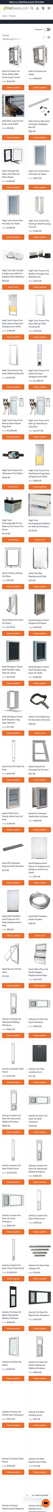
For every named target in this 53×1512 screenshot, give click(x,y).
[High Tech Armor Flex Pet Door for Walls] (13, 205)
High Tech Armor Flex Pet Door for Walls (12, 222)
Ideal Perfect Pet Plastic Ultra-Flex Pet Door (12, 816)
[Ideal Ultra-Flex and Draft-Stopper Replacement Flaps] (40, 954)
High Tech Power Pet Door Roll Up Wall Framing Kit (39, 323)
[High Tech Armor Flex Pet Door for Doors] (40, 155)
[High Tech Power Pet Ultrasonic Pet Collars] (13, 455)
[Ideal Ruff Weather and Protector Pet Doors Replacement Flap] (13, 901)
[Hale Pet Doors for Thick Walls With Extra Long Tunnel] (13, 56)
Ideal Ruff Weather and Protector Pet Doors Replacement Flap (11, 921)
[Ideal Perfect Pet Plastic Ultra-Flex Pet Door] (13, 798)
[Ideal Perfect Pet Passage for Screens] (40, 751)
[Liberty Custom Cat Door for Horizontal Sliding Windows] (13, 1100)
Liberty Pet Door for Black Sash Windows (39, 1313)
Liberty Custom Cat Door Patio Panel (11, 1167)
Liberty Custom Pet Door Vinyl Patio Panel (13, 1267)
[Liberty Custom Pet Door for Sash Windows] (13, 1200)
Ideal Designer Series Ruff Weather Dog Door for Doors (12, 669)
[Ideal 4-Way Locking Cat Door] (13, 558)
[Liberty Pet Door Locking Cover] (40, 1396)
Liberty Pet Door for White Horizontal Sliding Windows (38, 1365)
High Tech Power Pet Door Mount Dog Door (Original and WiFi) (12, 323)
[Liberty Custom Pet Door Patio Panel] (40, 1200)
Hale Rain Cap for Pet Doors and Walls (12, 122)
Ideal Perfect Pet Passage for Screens (38, 768)
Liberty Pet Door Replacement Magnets (13, 1507)
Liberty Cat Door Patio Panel (13, 1070)
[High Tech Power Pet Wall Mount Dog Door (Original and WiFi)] (40, 455)
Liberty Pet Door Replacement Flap (37, 1460)
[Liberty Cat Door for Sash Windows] (40, 1004)
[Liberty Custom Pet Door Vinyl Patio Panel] (13, 1250)
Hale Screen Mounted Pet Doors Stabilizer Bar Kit (39, 124)
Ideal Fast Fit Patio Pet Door (13, 768)
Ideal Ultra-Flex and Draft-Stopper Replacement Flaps (38, 972)
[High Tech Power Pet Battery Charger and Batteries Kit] (40, 255)
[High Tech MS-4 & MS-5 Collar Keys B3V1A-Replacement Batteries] (13, 255)
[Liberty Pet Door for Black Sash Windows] (40, 1297)
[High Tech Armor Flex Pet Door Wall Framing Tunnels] (40, 205)
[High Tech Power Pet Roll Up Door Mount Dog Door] (13, 405)
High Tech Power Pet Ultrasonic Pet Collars (12, 472)
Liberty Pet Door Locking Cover (36, 1413)
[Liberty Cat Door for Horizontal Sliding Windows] (13, 1004)
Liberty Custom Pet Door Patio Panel (38, 1217)
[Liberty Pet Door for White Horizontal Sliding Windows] (40, 1346)
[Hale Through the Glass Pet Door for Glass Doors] (13, 155)
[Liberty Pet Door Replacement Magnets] (13, 1490)
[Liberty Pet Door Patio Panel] (13, 1443)
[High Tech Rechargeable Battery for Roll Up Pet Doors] (40, 505)
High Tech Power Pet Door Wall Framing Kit (13, 372)
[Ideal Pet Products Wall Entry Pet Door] (40, 798)
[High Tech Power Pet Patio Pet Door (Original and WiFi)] (40, 355)
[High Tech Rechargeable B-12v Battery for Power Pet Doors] (13, 505)
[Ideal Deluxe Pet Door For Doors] (13, 604)
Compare (39, 29)
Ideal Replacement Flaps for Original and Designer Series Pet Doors (39, 868)
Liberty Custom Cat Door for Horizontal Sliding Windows (11, 1118)
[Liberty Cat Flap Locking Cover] (40, 1053)
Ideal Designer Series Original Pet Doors (39, 621)
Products (12, 16)
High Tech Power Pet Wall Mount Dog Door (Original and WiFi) (39, 473)
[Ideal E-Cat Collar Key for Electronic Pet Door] (40, 701)
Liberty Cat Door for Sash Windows (38, 1020)
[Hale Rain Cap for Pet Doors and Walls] (13, 105)
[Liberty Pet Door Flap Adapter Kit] (40, 1250)
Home (5, 16)
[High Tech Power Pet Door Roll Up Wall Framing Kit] (40, 305)
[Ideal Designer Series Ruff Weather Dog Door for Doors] (13, 651)
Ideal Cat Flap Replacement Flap (37, 575)
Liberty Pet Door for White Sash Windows (12, 1413)
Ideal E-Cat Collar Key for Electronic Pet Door (39, 718)
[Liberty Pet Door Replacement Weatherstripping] (40, 1490)
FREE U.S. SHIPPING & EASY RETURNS (26, 2)
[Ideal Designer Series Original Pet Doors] (40, 604)
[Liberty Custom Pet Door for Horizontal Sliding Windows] (40, 1150)
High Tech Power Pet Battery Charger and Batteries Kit (39, 273)
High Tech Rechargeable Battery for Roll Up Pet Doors (39, 523)
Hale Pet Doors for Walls (37, 73)
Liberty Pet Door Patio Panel (13, 1460)
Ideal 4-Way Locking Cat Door (12, 574)
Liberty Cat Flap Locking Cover (36, 1070)
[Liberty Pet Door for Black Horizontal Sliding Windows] (13, 1297)
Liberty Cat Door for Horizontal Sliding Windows (11, 1022)
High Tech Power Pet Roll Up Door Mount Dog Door (12, 423)
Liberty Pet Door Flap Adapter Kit (39, 1267)
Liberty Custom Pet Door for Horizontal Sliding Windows (38, 1168)
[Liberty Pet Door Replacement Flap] (40, 1443)
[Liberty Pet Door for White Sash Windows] (13, 1396)
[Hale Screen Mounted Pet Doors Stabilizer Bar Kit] (40, 105)
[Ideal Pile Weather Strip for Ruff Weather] (13, 848)
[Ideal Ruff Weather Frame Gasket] (40, 901)
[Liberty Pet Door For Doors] (13, 1346)
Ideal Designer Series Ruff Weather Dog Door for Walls (39, 669)
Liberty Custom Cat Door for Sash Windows (38, 1118)
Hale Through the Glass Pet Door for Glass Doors (11, 174)
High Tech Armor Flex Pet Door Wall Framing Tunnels (40, 223)
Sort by (6, 35)
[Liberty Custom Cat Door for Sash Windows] (40, 1100)
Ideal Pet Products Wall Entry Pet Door (38, 815)
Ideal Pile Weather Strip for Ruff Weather (13, 864)
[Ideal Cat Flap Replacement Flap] (40, 558)
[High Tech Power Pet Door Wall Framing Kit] (13, 355)
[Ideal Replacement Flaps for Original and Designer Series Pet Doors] (40, 848)
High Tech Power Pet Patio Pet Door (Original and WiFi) (39, 373)
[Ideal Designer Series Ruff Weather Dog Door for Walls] (40, 651)
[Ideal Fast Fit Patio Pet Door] (13, 751)
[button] (43, 8)
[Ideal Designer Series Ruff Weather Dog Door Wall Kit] (13, 701)
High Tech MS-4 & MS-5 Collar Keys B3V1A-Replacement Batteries (13, 273)
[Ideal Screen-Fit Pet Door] (13, 954)
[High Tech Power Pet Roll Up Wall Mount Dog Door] (40, 405)
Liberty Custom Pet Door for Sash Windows (11, 1218)
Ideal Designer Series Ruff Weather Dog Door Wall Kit (12, 719)
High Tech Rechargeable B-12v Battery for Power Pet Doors (12, 525)
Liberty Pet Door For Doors (11, 1363)
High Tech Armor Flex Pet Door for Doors (39, 172)
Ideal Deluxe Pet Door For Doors (12, 621)
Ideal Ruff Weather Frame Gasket (38, 918)
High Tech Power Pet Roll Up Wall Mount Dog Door (39, 423)
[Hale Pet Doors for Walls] (40, 56)
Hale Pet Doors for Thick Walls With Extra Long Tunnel (11, 74)
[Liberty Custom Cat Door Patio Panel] (13, 1150)
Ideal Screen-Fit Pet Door (11, 970)
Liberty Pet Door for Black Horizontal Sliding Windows (11, 1315)
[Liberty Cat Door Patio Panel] (13, 1053)
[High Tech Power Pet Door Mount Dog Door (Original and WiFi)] (13, 305)
